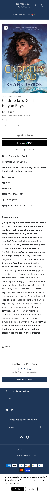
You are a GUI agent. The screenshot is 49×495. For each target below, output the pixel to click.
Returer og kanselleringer (17, 391)
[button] (5, 5)
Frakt (14, 116)
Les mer (16, 483)
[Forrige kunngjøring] (5, 15)
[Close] (46, 476)
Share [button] (7, 346)
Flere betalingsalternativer (25, 149)
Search (8, 398)
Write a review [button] (24, 379)
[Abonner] (40, 427)
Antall (4, 120)
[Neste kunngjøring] (44, 15)
